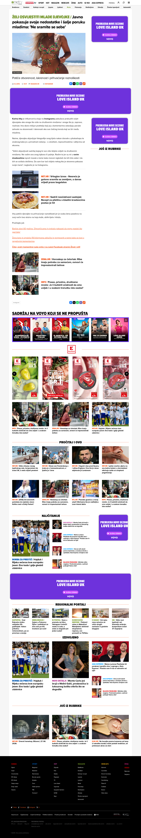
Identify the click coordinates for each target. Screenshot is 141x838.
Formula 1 (34, 793)
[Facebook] (70, 83)
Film (55, 771)
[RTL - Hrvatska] (117, 814)
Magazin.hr (35, 84)
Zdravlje (100, 7)
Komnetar (104, 777)
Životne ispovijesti (113, 7)
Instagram (16, 302)
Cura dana (104, 771)
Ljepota (50, 7)
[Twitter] (74, 83)
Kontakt (70, 815)
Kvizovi (103, 790)
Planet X (103, 783)
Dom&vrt (26, 7)
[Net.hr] (126, 814)
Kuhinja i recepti (38, 7)
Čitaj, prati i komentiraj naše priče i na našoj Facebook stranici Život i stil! (46, 246)
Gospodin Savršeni (59, 790)
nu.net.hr (119, 824)
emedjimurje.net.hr (37, 824)
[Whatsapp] (77, 83)
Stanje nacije (14, 783)
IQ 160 (87, 3)
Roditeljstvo (90, 7)
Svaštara (103, 786)
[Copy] (84, 83)
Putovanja (78, 7)
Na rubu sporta (36, 777)
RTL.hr (13, 824)
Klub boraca (35, 774)
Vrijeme (13, 790)
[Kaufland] (70, 349)
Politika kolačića (48, 815)
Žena (73, 2)
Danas (14, 764)
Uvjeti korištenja (35, 815)
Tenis (33, 783)
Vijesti (13, 767)
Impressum (14, 815)
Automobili (127, 7)
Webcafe (65, 2)
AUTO (80, 3)
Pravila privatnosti (60, 815)
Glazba (55, 774)
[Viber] (80, 83)
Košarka (34, 780)
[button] (15, 320)
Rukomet (34, 771)
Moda (69, 7)
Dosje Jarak (14, 786)
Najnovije (127, 771)
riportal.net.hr (82, 824)
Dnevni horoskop (106, 774)
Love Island (57, 783)
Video (126, 767)
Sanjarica (126, 774)
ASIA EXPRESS (98, 3)
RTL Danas (14, 777)
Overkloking (104, 780)
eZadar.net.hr (110, 824)
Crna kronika (14, 774)
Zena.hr (20, 824)
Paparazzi (56, 777)
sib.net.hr (48, 824)
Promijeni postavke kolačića (83, 815)
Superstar (56, 786)
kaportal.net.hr (57, 824)
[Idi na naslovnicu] (18, 4)
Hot (47, 2)
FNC (33, 790)
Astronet (103, 767)
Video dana (104, 793)
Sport (41, 2)
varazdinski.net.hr (70, 824)
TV (54, 780)
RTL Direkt (14, 780)
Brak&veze (15, 7)
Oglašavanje (24, 815)
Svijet (12, 771)
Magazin (55, 2)
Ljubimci (60, 7)
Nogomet (34, 767)
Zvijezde (56, 767)
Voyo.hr (26, 824)
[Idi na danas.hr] (31, 2)
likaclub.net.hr (35, 826)
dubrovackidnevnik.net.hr (96, 824)
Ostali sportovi (36, 786)
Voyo (55, 796)
